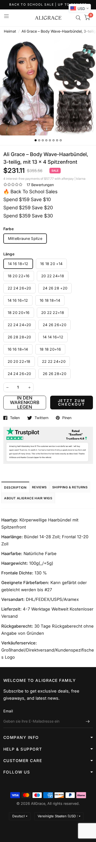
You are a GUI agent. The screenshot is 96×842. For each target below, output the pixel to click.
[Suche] (78, 17)
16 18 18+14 (50, 300)
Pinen (66, 418)
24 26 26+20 (54, 325)
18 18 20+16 (50, 349)
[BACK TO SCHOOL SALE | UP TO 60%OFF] (48, 4)
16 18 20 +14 (51, 263)
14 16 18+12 (18, 263)
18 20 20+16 (19, 312)
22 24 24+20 (19, 325)
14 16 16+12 (18, 300)
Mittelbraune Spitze (25, 238)
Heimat (10, 31)
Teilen (15, 418)
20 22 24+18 (52, 276)
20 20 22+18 (19, 361)
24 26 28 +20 (55, 288)
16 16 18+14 (18, 349)
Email (8, 711)
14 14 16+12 (53, 337)
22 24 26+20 (19, 288)
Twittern (41, 418)
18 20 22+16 (19, 276)
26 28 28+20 (19, 337)
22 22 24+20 (54, 361)
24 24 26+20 (19, 373)
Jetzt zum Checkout (71, 402)
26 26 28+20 (54, 373)
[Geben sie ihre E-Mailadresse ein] (88, 721)
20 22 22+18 (52, 312)
